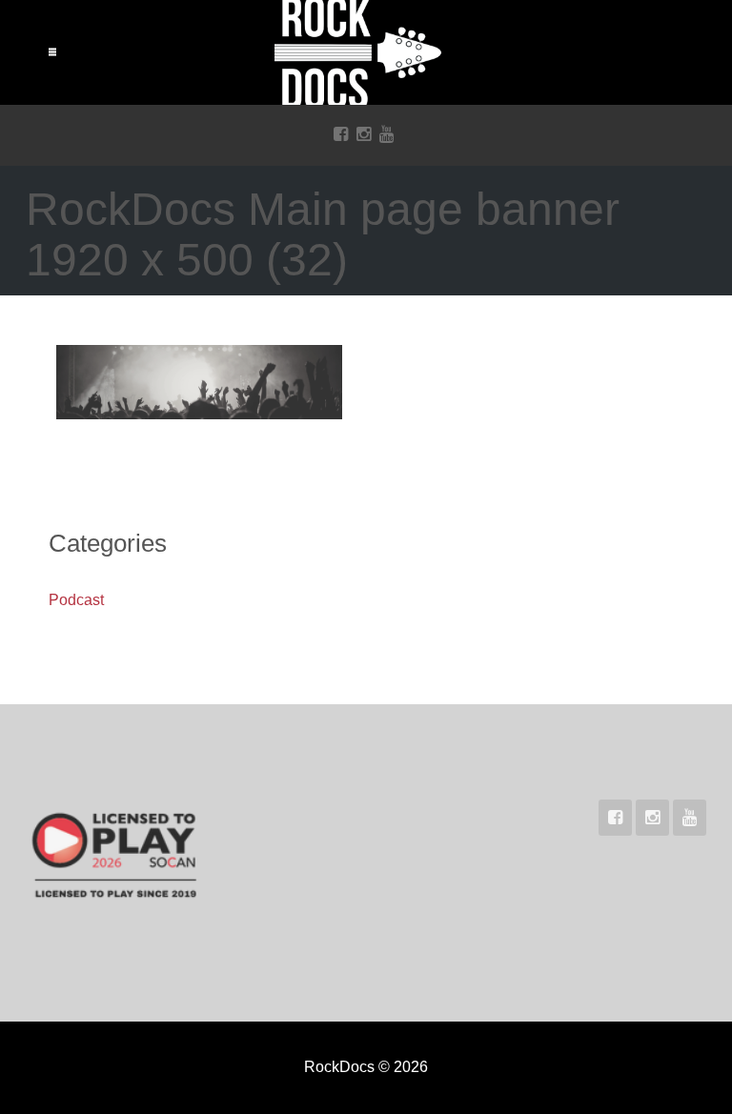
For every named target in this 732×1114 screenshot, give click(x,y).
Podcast (76, 600)
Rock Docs (366, 52)
